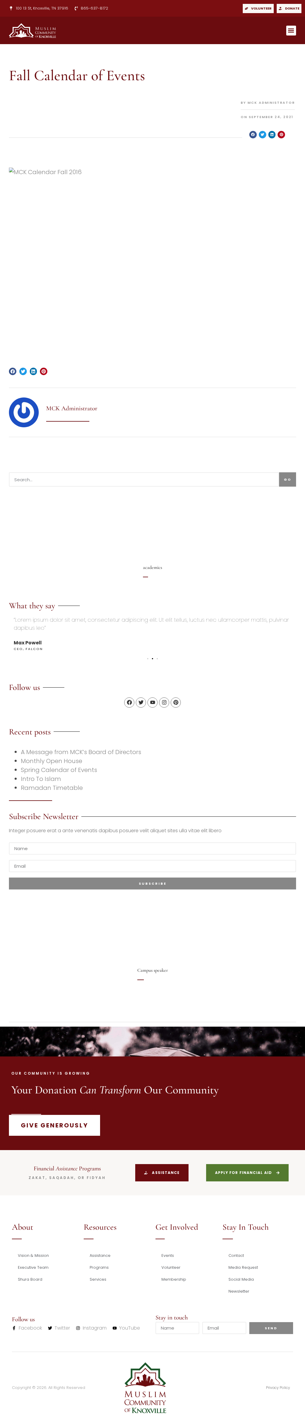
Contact (236, 1255)
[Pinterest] (176, 702)
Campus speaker (152, 970)
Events (167, 1255)
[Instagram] (164, 702)
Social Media (241, 1279)
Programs (99, 1267)
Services (98, 1279)
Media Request (243, 1267)
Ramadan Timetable (52, 788)
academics (152, 567)
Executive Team (33, 1267)
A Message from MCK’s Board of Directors (81, 752)
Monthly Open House (51, 761)
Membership (173, 1279)
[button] (291, 30)
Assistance (100, 1255)
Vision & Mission (33, 1255)
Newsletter (238, 1291)
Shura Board (30, 1279)
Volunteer (170, 1267)
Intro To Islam (41, 779)
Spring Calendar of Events (59, 770)
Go (287, 479)
